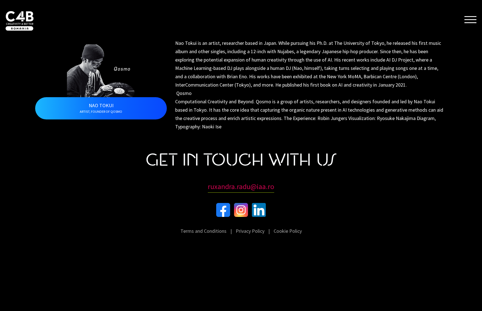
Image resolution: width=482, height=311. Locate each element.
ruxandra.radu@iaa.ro (241, 186)
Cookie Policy (288, 231)
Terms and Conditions (203, 231)
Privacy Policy (250, 231)
